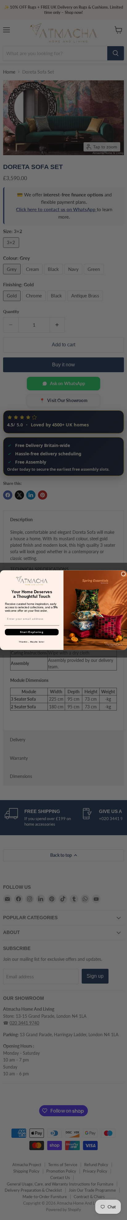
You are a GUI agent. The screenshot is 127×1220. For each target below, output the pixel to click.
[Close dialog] (123, 574)
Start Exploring (31, 631)
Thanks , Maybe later (31, 642)
